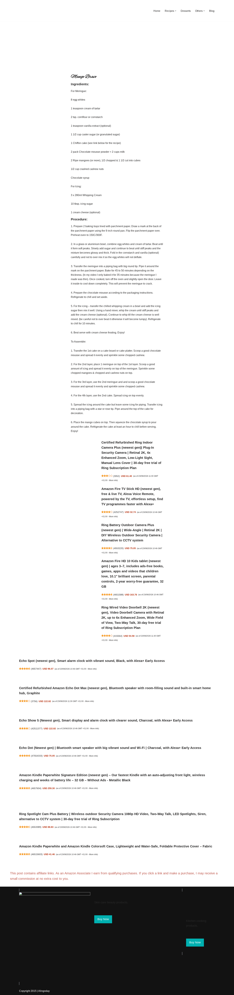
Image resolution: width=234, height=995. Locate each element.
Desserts (186, 11)
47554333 (37, 755)
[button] (175, 10)
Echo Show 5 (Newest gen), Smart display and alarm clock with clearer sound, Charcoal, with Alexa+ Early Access (106, 720)
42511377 (37, 728)
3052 (116, 476)
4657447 (36, 668)
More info (113, 480)
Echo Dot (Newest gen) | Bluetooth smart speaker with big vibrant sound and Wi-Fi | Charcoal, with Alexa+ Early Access (110, 748)
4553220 (118, 548)
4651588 (118, 594)
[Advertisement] (117, 45)
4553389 (36, 827)
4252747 (118, 512)
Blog (211, 11)
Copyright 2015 (27, 991)
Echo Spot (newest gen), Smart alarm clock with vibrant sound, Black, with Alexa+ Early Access (92, 661)
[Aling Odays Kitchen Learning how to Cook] (27, 11)
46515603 (37, 854)
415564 (118, 636)
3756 (34, 701)
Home (156, 11)
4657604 (36, 788)
